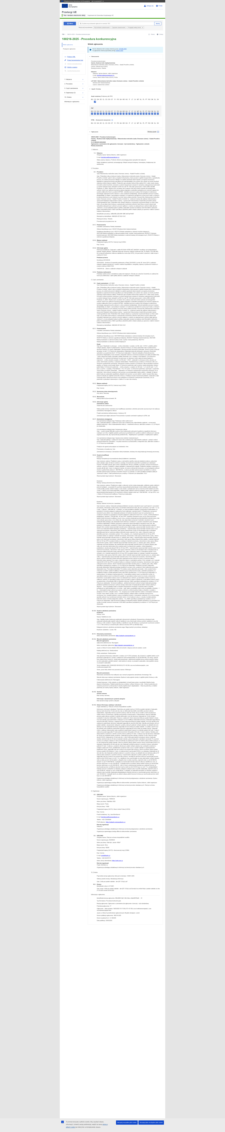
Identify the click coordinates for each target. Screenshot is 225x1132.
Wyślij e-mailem (72, 67)
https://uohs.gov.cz (117, 860)
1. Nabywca (68, 79)
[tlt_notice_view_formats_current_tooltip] (158, 132)
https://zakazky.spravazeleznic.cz (125, 635)
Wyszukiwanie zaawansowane (102, 27)
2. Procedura (68, 84)
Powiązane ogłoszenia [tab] (69, 49)
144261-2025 (119, 50)
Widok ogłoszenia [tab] (68, 44)
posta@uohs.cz (105, 855)
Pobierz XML (71, 57)
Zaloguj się (150, 6)
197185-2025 (123, 49)
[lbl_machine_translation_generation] (112, 120)
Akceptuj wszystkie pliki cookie (126, 1122)
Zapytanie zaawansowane (118, 27)
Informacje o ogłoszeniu (71, 101)
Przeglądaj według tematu (134, 27)
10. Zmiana (67, 97)
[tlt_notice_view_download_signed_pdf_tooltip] (95, 102)
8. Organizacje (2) (69, 92)
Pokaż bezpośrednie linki (75, 60)
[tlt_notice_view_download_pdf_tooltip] (92, 113)
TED (63, 34)
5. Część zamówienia (71, 88)
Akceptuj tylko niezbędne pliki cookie (151, 1122)
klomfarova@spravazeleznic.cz (105, 75)
